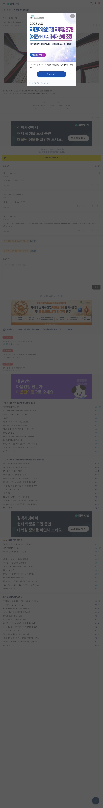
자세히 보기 (51, 74)
